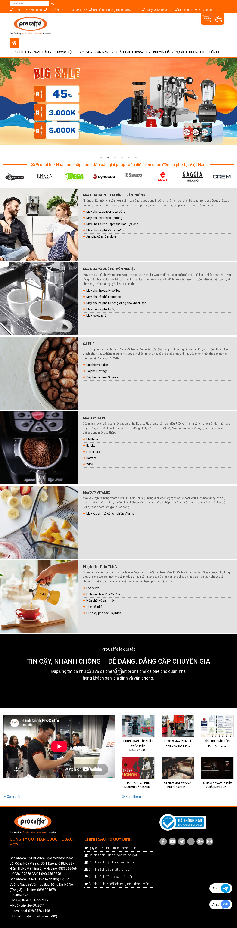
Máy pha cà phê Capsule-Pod (105, 230)
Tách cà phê (94, 606)
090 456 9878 (51, 874)
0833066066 (67, 868)
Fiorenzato (93, 451)
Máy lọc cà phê (96, 315)
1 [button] (101, 157)
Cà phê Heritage (97, 371)
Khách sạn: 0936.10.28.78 (195, 10)
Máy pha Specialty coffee (103, 290)
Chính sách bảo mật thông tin (110, 869)
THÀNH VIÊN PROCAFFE (132, 52)
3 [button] (115, 157)
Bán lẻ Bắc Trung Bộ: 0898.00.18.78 (115, 10)
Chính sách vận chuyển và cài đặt (113, 855)
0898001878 (46, 890)
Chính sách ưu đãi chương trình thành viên (119, 884)
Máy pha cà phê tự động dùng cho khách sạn (116, 303)
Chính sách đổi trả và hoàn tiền (111, 876)
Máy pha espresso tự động (104, 218)
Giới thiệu (22, 52)
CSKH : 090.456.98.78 (27, 10)
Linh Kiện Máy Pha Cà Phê (103, 594)
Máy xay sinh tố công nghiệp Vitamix (110, 513)
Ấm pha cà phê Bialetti (101, 236)
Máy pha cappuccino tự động (105, 211)
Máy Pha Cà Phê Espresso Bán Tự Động (112, 224)
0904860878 (19, 895)
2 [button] (108, 157)
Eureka (90, 445)
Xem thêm (14, 796)
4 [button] (122, 157)
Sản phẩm (42, 52)
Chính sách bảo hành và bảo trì (111, 862)
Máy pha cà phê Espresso (103, 296)
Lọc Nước (92, 588)
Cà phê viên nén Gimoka (102, 377)
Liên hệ (214, 52)
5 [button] (129, 157)
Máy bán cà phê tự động (102, 309)
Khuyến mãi (162, 52)
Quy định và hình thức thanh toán (112, 848)
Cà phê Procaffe (97, 364)
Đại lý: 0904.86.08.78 (158, 10)
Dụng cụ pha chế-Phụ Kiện (103, 613)
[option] (118, 101)
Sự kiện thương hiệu (191, 52)
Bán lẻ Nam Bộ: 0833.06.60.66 (67, 10)
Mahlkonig (93, 439)
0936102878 (21, 874)
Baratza (91, 458)
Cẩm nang (103, 52)
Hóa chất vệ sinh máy (100, 600)
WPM (89, 464)
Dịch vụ (85, 52)
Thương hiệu (64, 52)
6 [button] (136, 157)
